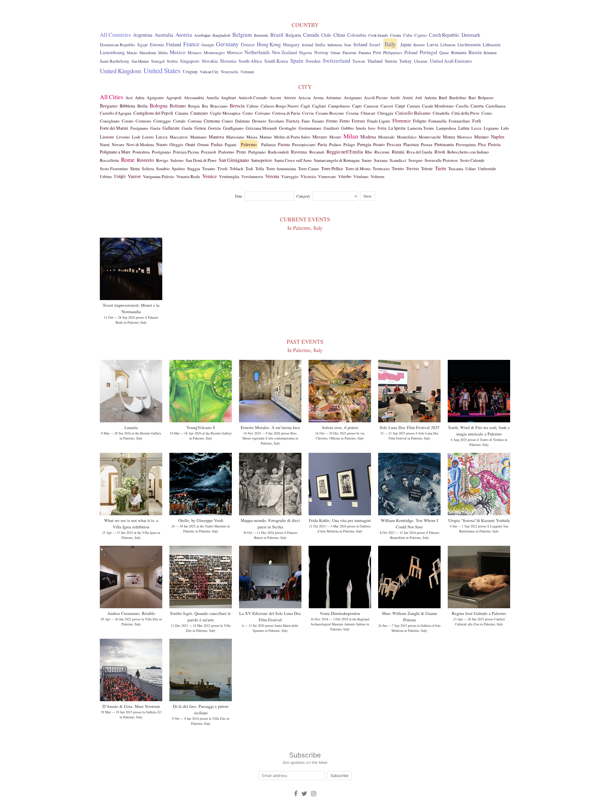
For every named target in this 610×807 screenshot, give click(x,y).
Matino (265, 137)
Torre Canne (308, 168)
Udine (470, 168)
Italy (390, 44)
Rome (128, 159)
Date (238, 196)
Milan (350, 136)
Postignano (161, 152)
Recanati (316, 152)
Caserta (477, 106)
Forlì (476, 121)
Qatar (444, 52)
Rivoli (439, 152)
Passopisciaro (303, 144)
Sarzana (380, 160)
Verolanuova (252, 176)
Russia (475, 52)
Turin (440, 168)
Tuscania (455, 168)
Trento (398, 168)
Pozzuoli (208, 152)
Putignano (257, 152)
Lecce (476, 128)
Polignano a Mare (115, 152)
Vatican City (209, 71)
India (320, 44)
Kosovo (419, 44)
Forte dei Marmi (114, 128)
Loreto (148, 137)
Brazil (276, 34)
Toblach (236, 168)
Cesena (352, 113)
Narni (105, 144)
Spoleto (178, 168)
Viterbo (344, 176)
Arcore (275, 97)
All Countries (115, 34)
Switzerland (336, 60)
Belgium (242, 34)
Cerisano (262, 113)
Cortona (195, 121)
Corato (127, 121)
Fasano (318, 121)
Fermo (331, 121)
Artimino (333, 97)
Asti (418, 97)
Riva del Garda (419, 152)
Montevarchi (430, 137)
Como (487, 113)
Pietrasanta (444, 144)
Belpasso (485, 97)
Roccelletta (109, 160)
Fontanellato (459, 121)
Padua (217, 144)
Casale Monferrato (438, 106)
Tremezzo (381, 168)
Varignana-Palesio (158, 176)
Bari (472, 97)
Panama (365, 52)
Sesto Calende (472, 160)
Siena (135, 168)
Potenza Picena (186, 152)
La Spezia (396, 128)
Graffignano (233, 128)
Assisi (407, 97)
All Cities (111, 97)
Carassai (371, 106)
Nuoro (161, 144)
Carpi (400, 106)
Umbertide (487, 168)
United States (162, 70)
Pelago (349, 144)
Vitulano (360, 176)
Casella (462, 106)
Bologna (159, 105)
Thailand (374, 61)
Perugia (364, 144)
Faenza (293, 120)
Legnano (491, 128)
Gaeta (155, 128)
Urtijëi (120, 176)
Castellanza (495, 106)
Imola (361, 128)
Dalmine (242, 121)
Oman (335, 52)
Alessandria (194, 97)
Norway (321, 52)
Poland (410, 52)
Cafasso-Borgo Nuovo (280, 106)
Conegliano (110, 121)
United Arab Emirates (451, 61)
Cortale (179, 121)
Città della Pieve (465, 113)
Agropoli (174, 97)
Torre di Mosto (358, 168)
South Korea (276, 61)
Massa (251, 137)
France (191, 44)
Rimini (398, 151)
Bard (443, 97)
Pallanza (268, 144)
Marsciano (235, 137)
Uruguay (190, 71)
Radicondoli (278, 152)
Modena (368, 136)
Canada (311, 34)
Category (303, 196)
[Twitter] (304, 793)
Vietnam (247, 71)
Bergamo (108, 105)
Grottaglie (287, 128)
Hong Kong (269, 44)
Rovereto (145, 160)
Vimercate (327, 176)
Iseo (371, 128)
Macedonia (147, 52)
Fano (306, 121)
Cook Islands (378, 35)
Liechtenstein (469, 44)
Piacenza (411, 144)
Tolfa (259, 168)
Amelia (212, 97)
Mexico (177, 52)
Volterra (377, 176)
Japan (405, 44)
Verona (272, 176)
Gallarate (171, 128)
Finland (173, 44)
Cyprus (420, 35)
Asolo (395, 97)
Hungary (291, 44)
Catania (181, 113)
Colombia (356, 35)
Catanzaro (199, 113)
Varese (134, 176)
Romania (458, 52)
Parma (284, 144)
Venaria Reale (188, 176)
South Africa (250, 61)
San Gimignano (234, 160)
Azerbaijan (202, 35)
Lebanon (447, 44)
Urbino (106, 176)
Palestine (349, 52)
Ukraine (421, 61)
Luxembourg (112, 52)
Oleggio (176, 144)
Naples (497, 136)
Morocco (234, 52)
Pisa (482, 144)
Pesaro (379, 144)
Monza (449, 137)
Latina (463, 128)
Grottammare (310, 128)
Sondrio (163, 168)
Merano (319, 136)
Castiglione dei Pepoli (153, 113)
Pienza (426, 144)
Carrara (413, 106)
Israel (374, 44)
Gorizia (214, 128)
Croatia (395, 35)
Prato (241, 152)
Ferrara (358, 121)
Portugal (428, 52)
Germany (227, 44)
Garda (187, 128)
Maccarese (179, 137)
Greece (248, 44)
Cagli (305, 106)
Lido (505, 128)
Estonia (157, 44)
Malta (163, 52)
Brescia (237, 105)
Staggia (193, 168)
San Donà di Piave (201, 160)
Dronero (259, 121)
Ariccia (304, 97)
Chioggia (385, 113)
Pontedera (141, 152)
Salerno (176, 160)
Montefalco (407, 137)
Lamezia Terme (420, 128)
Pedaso (335, 144)
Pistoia (494, 144)
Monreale (386, 137)
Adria (139, 97)
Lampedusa (446, 128)
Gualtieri (331, 128)
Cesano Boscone (330, 113)
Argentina (142, 34)
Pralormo (226, 152)
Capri (357, 106)
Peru (377, 52)
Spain (296, 60)
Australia (163, 34)
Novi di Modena (140, 144)
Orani (190, 144)
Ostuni (203, 144)
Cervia (308, 113)
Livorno (123, 137)
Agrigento (155, 97)
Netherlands (257, 52)
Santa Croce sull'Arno (293, 160)
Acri (129, 97)
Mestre (335, 137)
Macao (132, 52)
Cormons (143, 121)
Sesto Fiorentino (114, 168)
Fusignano (139, 128)
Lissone (107, 137)
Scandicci (398, 160)
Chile (326, 35)
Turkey (405, 61)
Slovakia (210, 61)
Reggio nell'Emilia (344, 151)
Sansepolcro (261, 160)
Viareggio (289, 176)
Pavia (322, 144)
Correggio (162, 121)
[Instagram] (313, 793)
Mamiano (198, 137)
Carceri (387, 106)
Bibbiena (127, 106)
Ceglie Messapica (225, 113)
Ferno (345, 121)
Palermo (249, 144)
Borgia (194, 106)
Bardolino (457, 97)
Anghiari (228, 97)
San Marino (140, 61)
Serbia (172, 61)
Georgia (208, 44)
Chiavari (368, 113)
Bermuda (261, 35)
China (339, 34)
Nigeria (305, 52)
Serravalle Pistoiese (441, 160)
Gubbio (347, 128)
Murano (481, 137)
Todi (249, 168)
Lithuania (492, 44)
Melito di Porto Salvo (292, 137)
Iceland (307, 44)
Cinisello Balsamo (413, 113)
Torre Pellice (332, 168)
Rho (368, 152)
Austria (183, 34)
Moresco (464, 137)
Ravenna (299, 151)
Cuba (407, 35)
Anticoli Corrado (252, 97)
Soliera (148, 168)
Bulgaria (293, 35)
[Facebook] (296, 793)
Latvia (432, 44)
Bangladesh (221, 35)
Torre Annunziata (281, 168)
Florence (401, 120)
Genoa (200, 128)
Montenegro (214, 52)
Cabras (253, 106)
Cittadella (441, 113)
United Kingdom (120, 70)
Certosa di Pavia (286, 113)
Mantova (216, 137)
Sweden (312, 60)
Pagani (230, 144)
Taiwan (358, 61)
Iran (347, 44)
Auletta (430, 97)
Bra (205, 106)
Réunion (490, 52)
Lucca (162, 136)
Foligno (419, 121)
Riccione (382, 152)
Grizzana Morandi (261, 128)
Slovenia (228, 61)
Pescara (394, 144)
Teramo (208, 168)
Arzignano (353, 97)
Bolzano (178, 105)
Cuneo (227, 121)
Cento (248, 113)
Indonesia (334, 44)
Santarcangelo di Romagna (337, 160)
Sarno (367, 160)
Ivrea (381, 128)
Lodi (136, 137)
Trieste (427, 168)
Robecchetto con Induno (468, 152)
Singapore (189, 61)
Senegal (158, 61)
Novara (118, 144)
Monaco (195, 52)
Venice (209, 175)
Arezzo (290, 97)
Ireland (360, 44)
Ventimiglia (229, 176)
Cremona (212, 121)
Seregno (415, 160)
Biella (142, 106)
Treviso (412, 168)
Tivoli (222, 168)
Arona (318, 97)
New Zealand (284, 52)
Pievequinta (466, 144)
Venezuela (229, 71)
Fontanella (437, 121)
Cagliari (319, 106)
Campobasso (339, 106)
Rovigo (162, 160)
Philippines (392, 52)
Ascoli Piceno (376, 97)
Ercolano (276, 121)
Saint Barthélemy (114, 61)
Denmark (471, 34)
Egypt (142, 44)
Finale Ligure (378, 121)
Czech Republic (444, 34)
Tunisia (391, 61)
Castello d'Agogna (115, 113)
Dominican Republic (117, 44)
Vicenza (308, 176)
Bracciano (219, 106)
